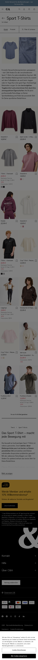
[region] (19, 645)
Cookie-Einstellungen (19, 650)
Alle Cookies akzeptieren (19, 656)
